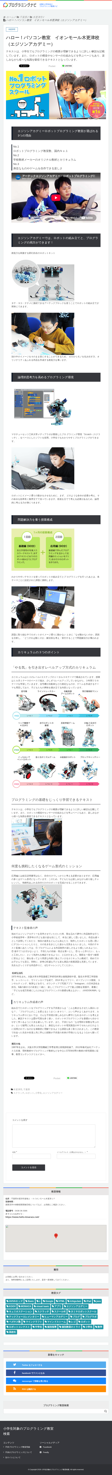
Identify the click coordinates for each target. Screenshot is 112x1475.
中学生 (38, 1327)
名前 (14, 1152)
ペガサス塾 (15, 1321)
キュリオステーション (20, 1311)
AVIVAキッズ (16, 1301)
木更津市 (18, 1089)
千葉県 (26, 1089)
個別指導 (52, 1327)
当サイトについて (12, 1457)
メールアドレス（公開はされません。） (71, 1152)
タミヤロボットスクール (83, 1311)
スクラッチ (18, 1093)
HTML (61, 1301)
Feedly (46, 1452)
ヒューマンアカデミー (56, 1316)
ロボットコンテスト (19, 1327)
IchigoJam (75, 1301)
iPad (88, 1301)
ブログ (76, 1316)
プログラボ (91, 1316)
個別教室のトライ (71, 1327)
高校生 (12, 1332)
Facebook (47, 1447)
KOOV (12, 1306)
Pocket (52, 66)
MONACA (26, 1306)
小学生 (38, 1093)
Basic (31, 1301)
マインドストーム (56, 1321)
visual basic (42, 1306)
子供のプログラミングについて (18, 1452)
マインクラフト (34, 1321)
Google (49, 1301)
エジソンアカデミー (53, 1093)
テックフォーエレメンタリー (24, 1316)
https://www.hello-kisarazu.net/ (22, 1217)
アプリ (57, 1306)
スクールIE (60, 1311)
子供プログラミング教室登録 (17, 1447)
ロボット (29, 1093)
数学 (100, 1327)
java (98, 1301)
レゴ (73, 1321)
